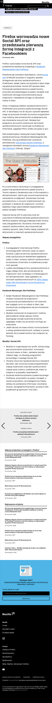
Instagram (3, 638)
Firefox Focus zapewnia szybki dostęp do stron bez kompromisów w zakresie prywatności (23, 477)
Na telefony (7, 657)
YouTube (3, 669)
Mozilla (46, 2)
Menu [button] (1, 1)
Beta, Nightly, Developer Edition (15, 664)
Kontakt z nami (8, 629)
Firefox (7, 28)
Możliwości (7, 660)
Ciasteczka (26, 677)
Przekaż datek (8, 633)
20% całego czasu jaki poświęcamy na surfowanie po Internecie (27, 282)
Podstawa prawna (38, 677)
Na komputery (8, 653)
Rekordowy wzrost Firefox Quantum (18, 486)
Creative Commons (21, 690)
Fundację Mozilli (13, 680)
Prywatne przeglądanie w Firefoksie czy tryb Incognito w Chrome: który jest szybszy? (25, 494)
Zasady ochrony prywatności (11, 677)
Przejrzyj (8, 6)
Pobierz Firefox (8, 650)
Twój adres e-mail (10, 589)
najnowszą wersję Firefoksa (28, 143)
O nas (4, 626)
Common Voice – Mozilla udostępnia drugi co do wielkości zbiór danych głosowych (25, 549)
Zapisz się (26, 598)
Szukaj (48, 6)
